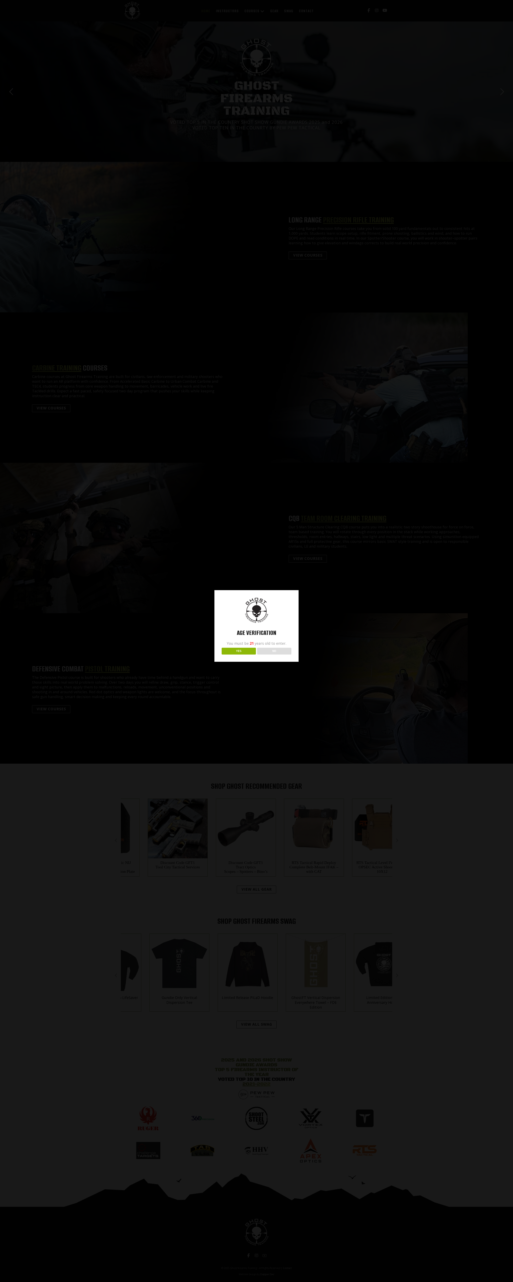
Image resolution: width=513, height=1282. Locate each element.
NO (274, 651)
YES (238, 651)
